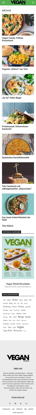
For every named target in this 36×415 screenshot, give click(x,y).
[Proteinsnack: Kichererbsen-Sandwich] (18, 113)
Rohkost (5, 320)
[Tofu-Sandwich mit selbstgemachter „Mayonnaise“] (18, 173)
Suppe (9, 327)
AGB (13, 409)
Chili (30, 300)
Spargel (4, 327)
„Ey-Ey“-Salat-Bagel (11, 97)
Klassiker (23, 310)
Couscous (5, 303)
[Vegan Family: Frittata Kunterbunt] (18, 25)
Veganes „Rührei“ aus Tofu (15, 69)
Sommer (18, 324)
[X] (26, 404)
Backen (15, 300)
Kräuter (13, 313)
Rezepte (28, 317)
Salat (10, 320)
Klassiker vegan (6, 313)
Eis (22, 303)
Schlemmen (23, 320)
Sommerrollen (25, 324)
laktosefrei (18, 313)
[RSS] (21, 404)
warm (25, 330)
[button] (3, 2)
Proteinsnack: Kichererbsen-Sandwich (15, 127)
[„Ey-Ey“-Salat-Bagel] (18, 84)
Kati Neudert (17, 310)
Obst (10, 317)
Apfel (4, 300)
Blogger (21, 300)
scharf (18, 320)
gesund (28, 307)
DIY (15, 303)
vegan (20, 327)
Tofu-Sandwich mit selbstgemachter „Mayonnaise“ (17, 187)
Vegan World (7, 331)
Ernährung (6, 307)
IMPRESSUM (19, 409)
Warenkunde (18, 331)
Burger (26, 300)
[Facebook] (10, 404)
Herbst (11, 310)
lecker (24, 313)
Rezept (21, 317)
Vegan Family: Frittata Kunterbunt (12, 39)
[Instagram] (15, 404)
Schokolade (6, 324)
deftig (10, 303)
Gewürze (5, 310)
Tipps (14, 327)
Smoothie (12, 324)
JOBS (25, 409)
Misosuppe (5, 317)
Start (3, 7)
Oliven (15, 317)
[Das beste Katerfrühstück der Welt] (18, 204)
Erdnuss (26, 303)
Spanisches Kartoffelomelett (15, 157)
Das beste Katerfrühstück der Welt (16, 218)
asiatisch (9, 300)
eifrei (18, 303)
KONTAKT (31, 409)
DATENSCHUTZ (6, 409)
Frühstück (14, 306)
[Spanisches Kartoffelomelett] (18, 144)
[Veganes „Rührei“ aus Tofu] (18, 56)
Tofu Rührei (7, 225)
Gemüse (21, 307)
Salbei (14, 320)
